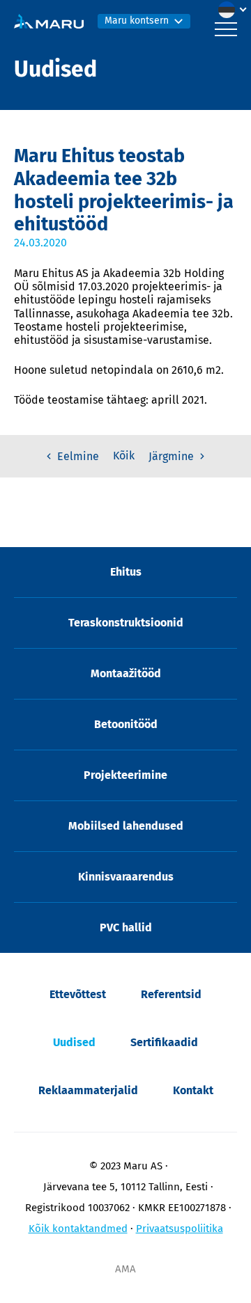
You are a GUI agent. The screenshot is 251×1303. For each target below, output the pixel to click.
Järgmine (173, 456)
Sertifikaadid (164, 1042)
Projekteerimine (125, 775)
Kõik (124, 455)
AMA (125, 1269)
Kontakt (193, 1090)
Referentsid (171, 994)
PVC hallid (126, 927)
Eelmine (76, 456)
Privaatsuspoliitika (179, 1228)
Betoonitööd (126, 724)
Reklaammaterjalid (88, 1090)
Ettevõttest (78, 994)
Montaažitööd (126, 673)
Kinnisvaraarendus (126, 876)
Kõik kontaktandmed (78, 1228)
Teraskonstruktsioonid (125, 622)
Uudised (74, 1042)
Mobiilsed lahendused (125, 825)
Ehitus (126, 571)
